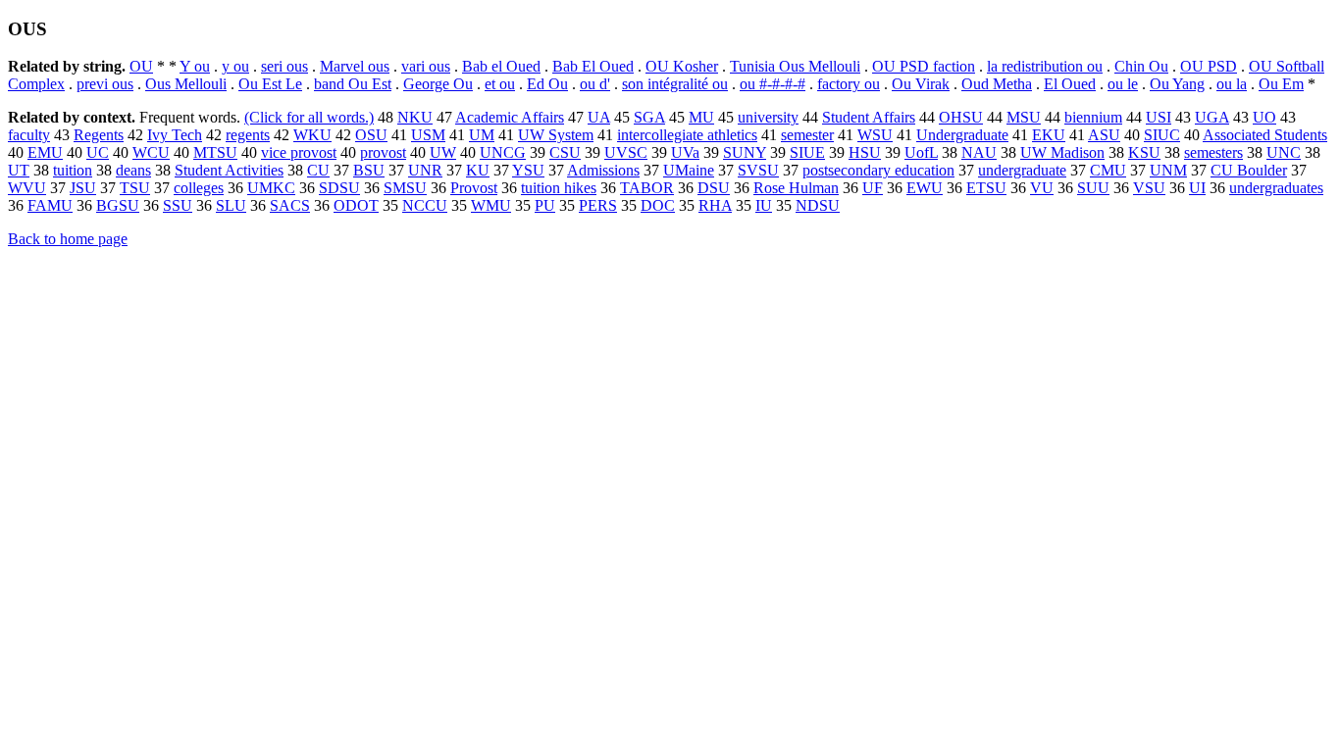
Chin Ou (1141, 66)
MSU (1023, 117)
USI (1158, 117)
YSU (528, 170)
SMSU (405, 187)
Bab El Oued (593, 66)
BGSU (117, 205)
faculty (29, 134)
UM (481, 134)
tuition (72, 170)
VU (1042, 187)
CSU (565, 152)
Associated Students (1265, 134)
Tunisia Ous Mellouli (795, 66)
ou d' (595, 83)
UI (1197, 187)
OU (141, 66)
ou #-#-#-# (772, 83)
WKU (312, 134)
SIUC (1162, 134)
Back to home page (68, 238)
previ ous (105, 83)
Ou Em (1281, 83)
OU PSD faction (923, 66)
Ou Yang (1177, 83)
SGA (649, 117)
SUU (1093, 187)
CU (318, 170)
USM (428, 134)
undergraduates (1276, 187)
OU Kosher (681, 66)
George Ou (438, 83)
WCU (151, 152)
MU (701, 117)
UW (443, 152)
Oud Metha (996, 83)
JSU (83, 187)
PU (545, 205)
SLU (231, 205)
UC (97, 152)
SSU (177, 205)
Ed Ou (547, 83)
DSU (713, 187)
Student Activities (229, 170)
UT (18, 170)
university (768, 117)
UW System (555, 134)
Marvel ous (354, 66)
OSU (371, 134)
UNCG (503, 152)
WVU (27, 187)
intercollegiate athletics (687, 134)
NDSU (818, 205)
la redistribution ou (1045, 66)
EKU (1048, 134)
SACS (290, 205)
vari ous (425, 66)
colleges (199, 187)
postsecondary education (878, 170)
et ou (500, 83)
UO (1264, 117)
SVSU (758, 170)
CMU (1108, 170)
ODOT (356, 205)
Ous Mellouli (186, 83)
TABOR (647, 187)
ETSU (986, 187)
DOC (658, 205)
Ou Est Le (270, 83)
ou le (1123, 83)
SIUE (807, 152)
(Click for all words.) (309, 117)
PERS (598, 205)
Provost (473, 187)
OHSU (961, 117)
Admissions (603, 170)
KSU (1144, 152)
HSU (865, 152)
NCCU (424, 205)
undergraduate (1022, 170)
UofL (921, 152)
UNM (1168, 170)
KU (478, 170)
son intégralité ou (675, 83)
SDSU (339, 187)
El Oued (1070, 83)
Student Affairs (868, 117)
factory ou (848, 83)
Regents (99, 134)
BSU (369, 170)
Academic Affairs (509, 117)
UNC (1283, 152)
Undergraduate (962, 134)
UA (599, 117)
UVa (685, 152)
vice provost (298, 152)
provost (383, 152)
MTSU (215, 152)
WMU (491, 205)
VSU (1149, 187)
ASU (1104, 134)
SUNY (744, 152)
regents (248, 134)
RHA (715, 205)
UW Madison (1062, 152)
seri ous (284, 66)
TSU (135, 187)
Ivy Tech (174, 134)
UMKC (271, 187)
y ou (235, 66)
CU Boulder (1249, 170)
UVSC (625, 152)
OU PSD (1208, 66)
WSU (875, 134)
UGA (1212, 117)
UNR (425, 170)
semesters (1213, 152)
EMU (45, 152)
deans (133, 170)
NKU (415, 117)
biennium (1093, 117)
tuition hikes (558, 187)
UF (872, 187)
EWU (924, 187)
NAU (979, 152)
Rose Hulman (796, 187)
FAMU (50, 205)
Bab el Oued (501, 66)
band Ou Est (352, 83)
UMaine (688, 170)
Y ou (195, 66)
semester (807, 134)
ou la (1231, 83)
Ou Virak (921, 83)
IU (763, 205)
